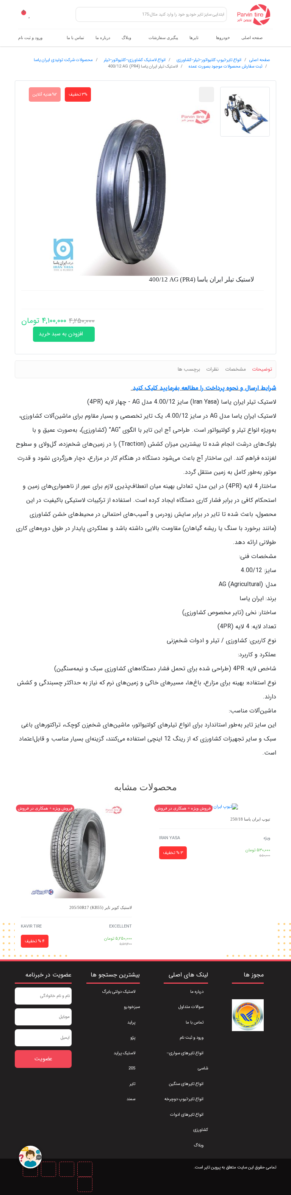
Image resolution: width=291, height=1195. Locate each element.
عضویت (43, 1059)
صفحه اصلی (259, 60)
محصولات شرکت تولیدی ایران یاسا (63, 60)
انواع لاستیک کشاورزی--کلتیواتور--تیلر (135, 60)
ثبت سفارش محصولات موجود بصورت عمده (225, 66)
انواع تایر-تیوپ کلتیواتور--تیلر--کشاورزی (209, 60)
